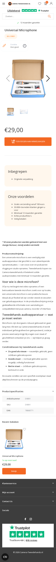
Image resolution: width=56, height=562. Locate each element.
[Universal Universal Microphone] (14, 439)
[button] (48, 78)
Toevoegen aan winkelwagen (30, 141)
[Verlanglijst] (39, 4)
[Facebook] (25, 519)
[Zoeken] (50, 16)
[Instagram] (31, 519)
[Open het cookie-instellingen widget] (5, 557)
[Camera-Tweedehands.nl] (19, 4)
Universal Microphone (12, 456)
